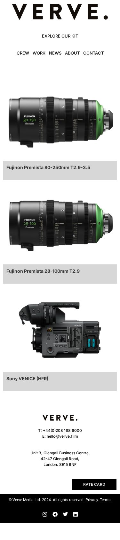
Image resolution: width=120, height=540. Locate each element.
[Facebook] (55, 514)
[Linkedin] (75, 514)
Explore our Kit (60, 36)
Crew (23, 53)
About (72, 53)
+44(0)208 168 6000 (62, 430)
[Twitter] (65, 514)
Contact (93, 53)
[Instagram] (45, 514)
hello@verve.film (62, 436)
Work (39, 53)
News (55, 53)
